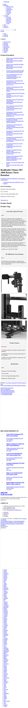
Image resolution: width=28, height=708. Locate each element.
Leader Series (9, 9)
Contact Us (6, 27)
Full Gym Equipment (5, 389)
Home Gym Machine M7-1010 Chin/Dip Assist (13, 153)
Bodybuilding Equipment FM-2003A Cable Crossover (15, 483)
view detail (8, 441)
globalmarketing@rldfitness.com (14, 509)
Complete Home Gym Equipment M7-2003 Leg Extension (15, 121)
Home (4, 4)
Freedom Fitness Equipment (7, 388)
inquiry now (3, 500)
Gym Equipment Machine (6, 393)
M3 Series (8, 18)
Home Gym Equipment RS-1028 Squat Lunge (14, 473)
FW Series (8, 11)
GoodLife (5, 15)
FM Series (8, 10)
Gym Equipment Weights (6, 394)
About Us (5, 26)
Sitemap (24, 518)
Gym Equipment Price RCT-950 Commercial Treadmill (13, 77)
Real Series (8, 19)
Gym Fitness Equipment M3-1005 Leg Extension (14, 434)
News (4, 24)
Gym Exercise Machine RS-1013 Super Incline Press (14, 454)
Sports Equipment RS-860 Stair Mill (14, 72)
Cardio (7, 14)
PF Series (8, 13)
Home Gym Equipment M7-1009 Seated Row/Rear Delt (13, 159)
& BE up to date (6, 493)
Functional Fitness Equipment (7, 390)
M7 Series (8, 17)
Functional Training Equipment (8, 391)
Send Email (3, 527)
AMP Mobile (4, 519)
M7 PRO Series (9, 6)
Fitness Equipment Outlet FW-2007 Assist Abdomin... (15, 444)
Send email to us (4, 200)
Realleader (5, 5)
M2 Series (8, 8)
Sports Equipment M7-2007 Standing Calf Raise (14, 385)
